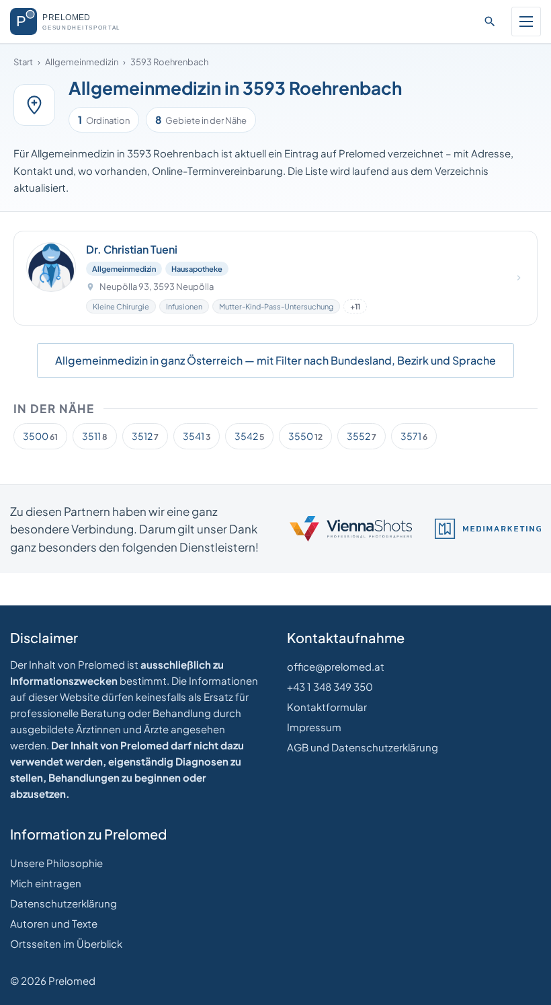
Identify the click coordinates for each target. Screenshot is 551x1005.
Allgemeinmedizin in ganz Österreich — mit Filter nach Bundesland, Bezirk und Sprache (275, 360)
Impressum (314, 726)
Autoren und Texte (53, 923)
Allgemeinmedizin (81, 62)
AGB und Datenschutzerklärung (362, 747)
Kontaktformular (327, 706)
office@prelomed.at (335, 666)
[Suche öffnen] (490, 21)
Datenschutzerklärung (63, 903)
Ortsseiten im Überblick (66, 943)
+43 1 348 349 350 (330, 686)
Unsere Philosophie (56, 862)
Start (23, 62)
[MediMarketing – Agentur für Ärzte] (488, 529)
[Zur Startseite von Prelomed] (74, 21)
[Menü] (526, 21)
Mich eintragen (45, 883)
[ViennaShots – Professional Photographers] (351, 529)
